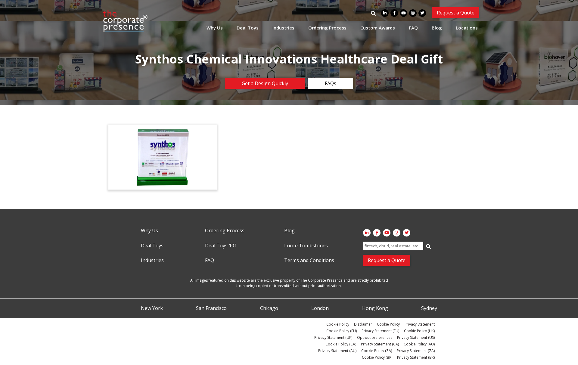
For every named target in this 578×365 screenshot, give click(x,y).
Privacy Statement (420, 324)
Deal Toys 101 (221, 246)
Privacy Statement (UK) (333, 337)
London (320, 308)
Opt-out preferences (374, 337)
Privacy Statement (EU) (380, 330)
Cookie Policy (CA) (340, 344)
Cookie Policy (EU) (341, 330)
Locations (467, 28)
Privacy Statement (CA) (380, 344)
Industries (283, 28)
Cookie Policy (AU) (419, 344)
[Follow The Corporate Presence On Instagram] (413, 13)
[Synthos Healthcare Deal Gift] (162, 157)
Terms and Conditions (309, 260)
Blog (437, 28)
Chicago (269, 308)
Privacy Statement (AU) (337, 350)
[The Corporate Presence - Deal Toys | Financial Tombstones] (125, 21)
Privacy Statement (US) (416, 337)
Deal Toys (248, 28)
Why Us (215, 28)
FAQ (413, 28)
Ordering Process (327, 28)
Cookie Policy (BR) (377, 357)
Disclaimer (363, 324)
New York (152, 308)
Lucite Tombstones (306, 246)
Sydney (429, 308)
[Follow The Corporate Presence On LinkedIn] (385, 13)
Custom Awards (377, 28)
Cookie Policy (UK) (419, 330)
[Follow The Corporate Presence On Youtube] (403, 13)
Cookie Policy (337, 324)
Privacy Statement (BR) (416, 357)
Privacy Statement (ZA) (416, 350)
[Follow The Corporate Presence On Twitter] (422, 13)
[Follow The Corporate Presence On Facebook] (394, 13)
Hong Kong (375, 308)
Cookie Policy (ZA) (376, 350)
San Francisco (211, 308)
